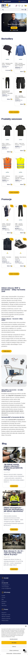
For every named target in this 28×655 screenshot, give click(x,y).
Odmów (14, 646)
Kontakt (3, 595)
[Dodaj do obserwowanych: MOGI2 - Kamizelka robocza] (3, 240)
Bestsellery (4, 601)
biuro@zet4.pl (8, 588)
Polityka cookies (9, 653)
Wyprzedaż (4, 605)
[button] (26, 626)
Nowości (3, 603)
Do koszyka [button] (8, 70)
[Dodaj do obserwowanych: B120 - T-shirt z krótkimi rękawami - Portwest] (3, 126)
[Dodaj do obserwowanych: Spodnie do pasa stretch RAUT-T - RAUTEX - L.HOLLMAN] (3, 79)
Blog (3, 599)
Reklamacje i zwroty (6, 614)
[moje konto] (22, 6)
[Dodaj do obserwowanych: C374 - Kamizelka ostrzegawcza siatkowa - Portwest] (16, 159)
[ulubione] (19, 6)
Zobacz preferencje (14, 650)
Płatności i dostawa (6, 616)
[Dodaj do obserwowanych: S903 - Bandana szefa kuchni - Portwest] (3, 46)
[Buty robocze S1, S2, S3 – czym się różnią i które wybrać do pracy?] (14, 549)
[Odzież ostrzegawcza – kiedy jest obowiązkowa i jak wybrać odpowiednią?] (14, 505)
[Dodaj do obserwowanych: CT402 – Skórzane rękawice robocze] (3, 206)
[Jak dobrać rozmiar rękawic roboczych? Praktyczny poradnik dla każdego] (14, 462)
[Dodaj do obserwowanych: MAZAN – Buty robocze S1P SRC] (16, 240)
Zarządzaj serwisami (14, 639)
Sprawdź (14, 27)
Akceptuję (14, 642)
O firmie (3, 597)
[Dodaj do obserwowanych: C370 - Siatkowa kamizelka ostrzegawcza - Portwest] (3, 159)
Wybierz (22, 71)
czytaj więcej (14, 486)
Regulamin (4, 612)
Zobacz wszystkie (14, 112)
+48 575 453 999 (7, 1)
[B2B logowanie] (16, 6)
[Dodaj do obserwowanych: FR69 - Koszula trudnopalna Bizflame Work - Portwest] (16, 46)
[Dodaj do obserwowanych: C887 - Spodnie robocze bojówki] (16, 206)
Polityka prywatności (17, 653)
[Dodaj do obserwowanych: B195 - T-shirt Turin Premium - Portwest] (16, 126)
